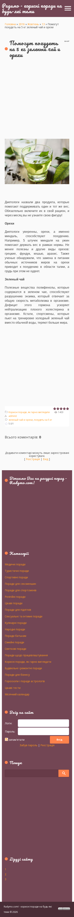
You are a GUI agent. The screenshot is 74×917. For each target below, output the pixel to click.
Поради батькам (15, 635)
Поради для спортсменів (20, 590)
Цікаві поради (13, 603)
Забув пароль (28, 745)
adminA (13, 416)
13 (43, 24)
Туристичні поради (17, 570)
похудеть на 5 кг (43, 419)
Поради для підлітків (18, 609)
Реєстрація (33, 459)
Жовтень (33, 24)
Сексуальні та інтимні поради (23, 616)
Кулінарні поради (16, 622)
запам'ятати (16, 739)
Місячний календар (17, 694)
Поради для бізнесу (17, 674)
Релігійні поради (15, 596)
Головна (10, 24)
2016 (22, 24)
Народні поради (15, 629)
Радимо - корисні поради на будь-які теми (32, 8)
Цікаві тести (12, 687)
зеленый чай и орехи (21, 419)
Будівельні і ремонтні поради (23, 668)
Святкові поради (15, 648)
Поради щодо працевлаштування (26, 655)
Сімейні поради (14, 642)
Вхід (45, 459)
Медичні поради (15, 564)
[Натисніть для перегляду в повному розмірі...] (37, 141)
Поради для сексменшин (20, 583)
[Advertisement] (37, 100)
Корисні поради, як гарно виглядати (29, 412)
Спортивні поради (16, 577)
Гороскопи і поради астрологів (25, 681)
